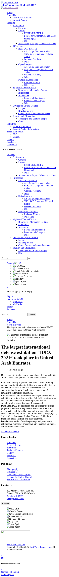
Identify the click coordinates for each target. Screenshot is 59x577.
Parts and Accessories (28, 80)
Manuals (16, 137)
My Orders (17, 301)
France (24, 273)
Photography (18, 25)
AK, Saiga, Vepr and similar (37, 67)
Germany (27, 276)
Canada (25, 268)
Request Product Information (26, 129)
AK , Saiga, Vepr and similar (37, 51)
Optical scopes (25, 64)
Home (9, 12)
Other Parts (29, 85)
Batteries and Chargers (34, 100)
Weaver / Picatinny (32, 59)
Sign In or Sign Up (15, 299)
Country (5, 504)
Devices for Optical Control (25, 106)
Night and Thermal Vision (24, 87)
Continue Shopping (10, 572)
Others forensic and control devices (34, 113)
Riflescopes (18, 46)
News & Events (20, 20)
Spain (23, 281)
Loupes (21, 108)
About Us (11, 15)
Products (11, 23)
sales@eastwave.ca (15, 498)
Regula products (25, 111)
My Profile (17, 304)
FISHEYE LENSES (33, 33)
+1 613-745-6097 (15, 496)
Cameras (22, 28)
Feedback (11, 142)
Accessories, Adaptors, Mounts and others (37, 43)
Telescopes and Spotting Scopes (32, 118)
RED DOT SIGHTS (27, 49)
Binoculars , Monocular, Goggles (33, 90)
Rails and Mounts (32, 82)
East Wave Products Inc (40, 547)
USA (22, 266)
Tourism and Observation (24, 116)
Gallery (10, 139)
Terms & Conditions (22, 126)
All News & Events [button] (10, 431)
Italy (21, 279)
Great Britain (33, 271)
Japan (23, 284)
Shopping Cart (7, 574)
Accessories (23, 95)
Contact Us (12, 144)
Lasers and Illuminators (34, 98)
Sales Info (11, 124)
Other (26, 41)
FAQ (15, 134)
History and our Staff (22, 17)
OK (3, 558)
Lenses (21, 30)
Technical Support (15, 131)
